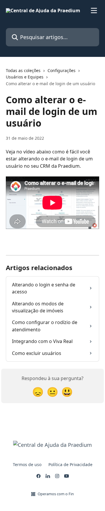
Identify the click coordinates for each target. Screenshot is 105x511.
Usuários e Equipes (24, 77)
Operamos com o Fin (56, 493)
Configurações (62, 70)
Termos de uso (27, 464)
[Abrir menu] (94, 10)
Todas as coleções (23, 70)
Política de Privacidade (70, 464)
